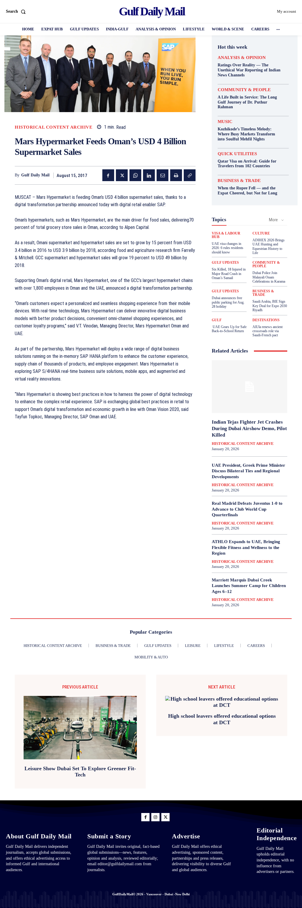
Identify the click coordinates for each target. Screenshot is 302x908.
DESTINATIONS (266, 320)
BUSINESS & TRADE (239, 180)
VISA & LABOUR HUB (226, 235)
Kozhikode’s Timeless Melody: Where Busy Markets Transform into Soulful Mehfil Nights (246, 134)
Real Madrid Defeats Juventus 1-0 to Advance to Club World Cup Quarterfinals (247, 509)
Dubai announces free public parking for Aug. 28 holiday (228, 302)
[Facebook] (108, 175)
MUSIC (225, 121)
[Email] (162, 175)
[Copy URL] (190, 175)
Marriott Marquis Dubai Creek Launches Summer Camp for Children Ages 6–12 (249, 586)
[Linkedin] (149, 175)
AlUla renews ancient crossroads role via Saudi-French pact (267, 331)
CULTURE (261, 233)
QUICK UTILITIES (237, 154)
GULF (216, 320)
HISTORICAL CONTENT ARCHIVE (53, 127)
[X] (122, 175)
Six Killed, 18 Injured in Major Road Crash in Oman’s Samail (229, 273)
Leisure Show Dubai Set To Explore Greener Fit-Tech (80, 772)
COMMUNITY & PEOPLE (244, 90)
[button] (17, 11)
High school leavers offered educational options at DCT (222, 719)
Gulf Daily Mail (35, 175)
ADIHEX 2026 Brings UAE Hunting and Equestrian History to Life (268, 246)
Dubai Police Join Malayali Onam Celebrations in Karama (268, 277)
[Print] (176, 175)
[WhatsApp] (135, 175)
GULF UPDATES (225, 262)
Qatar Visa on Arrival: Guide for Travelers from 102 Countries (247, 163)
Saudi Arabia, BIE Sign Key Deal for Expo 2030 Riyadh (269, 305)
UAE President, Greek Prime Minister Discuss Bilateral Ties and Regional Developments (248, 471)
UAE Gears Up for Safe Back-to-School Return (229, 329)
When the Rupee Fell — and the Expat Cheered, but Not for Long (247, 190)
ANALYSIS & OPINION (242, 57)
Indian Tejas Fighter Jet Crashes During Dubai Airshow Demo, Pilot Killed (249, 428)
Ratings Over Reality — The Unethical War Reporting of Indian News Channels (249, 70)
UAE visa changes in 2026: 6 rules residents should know (227, 248)
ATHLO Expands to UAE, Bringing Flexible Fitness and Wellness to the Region (246, 547)
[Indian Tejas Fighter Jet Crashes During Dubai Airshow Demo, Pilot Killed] (249, 386)
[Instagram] (155, 817)
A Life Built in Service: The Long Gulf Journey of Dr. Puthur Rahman (247, 102)
